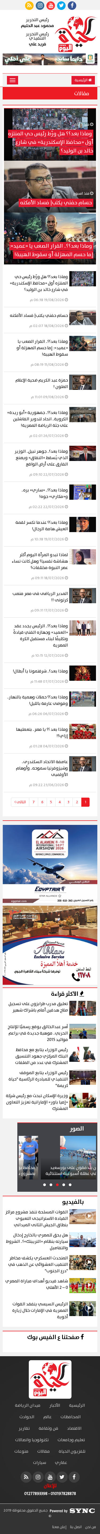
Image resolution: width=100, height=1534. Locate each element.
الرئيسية (81, 80)
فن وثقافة (48, 1428)
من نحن (90, 1527)
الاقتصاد (74, 1428)
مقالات (43, 1451)
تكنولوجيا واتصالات (32, 1440)
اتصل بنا (75, 1527)
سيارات (39, 1462)
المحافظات (71, 1417)
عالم (47, 1417)
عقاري (61, 1462)
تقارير (24, 1428)
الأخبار (54, 1405)
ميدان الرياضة (28, 1405)
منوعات (21, 1451)
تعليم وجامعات (71, 1440)
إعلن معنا (59, 1527)
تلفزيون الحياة (72, 1451)
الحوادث (26, 1417)
